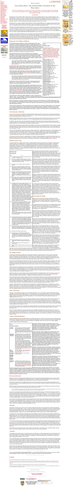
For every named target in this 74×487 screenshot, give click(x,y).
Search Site (2, 1)
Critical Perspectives (3, 9)
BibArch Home (34, 3)
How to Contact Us (3, 23)
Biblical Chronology (3, 11)
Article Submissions (3, 21)
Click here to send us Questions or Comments (4, 27)
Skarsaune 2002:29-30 (27, 72)
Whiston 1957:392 (18, 351)
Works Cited (2, 19)
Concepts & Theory (3, 5)
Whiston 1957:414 (28, 364)
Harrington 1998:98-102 (55, 272)
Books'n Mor (2, 3)
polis (23, 161)
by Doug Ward (35, 14)
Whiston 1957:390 (18, 348)
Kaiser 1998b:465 (53, 138)
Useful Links (2, 17)
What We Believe (3, 20)
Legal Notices (4, 57)
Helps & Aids (2, 13)
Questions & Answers (4, 7)
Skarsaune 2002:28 (25, 79)
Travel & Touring (3, 14)
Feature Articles (3, 10)
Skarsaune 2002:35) (17, 90)
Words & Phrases (3, 15)
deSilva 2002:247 (39, 31)
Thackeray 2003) (29, 193)
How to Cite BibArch (3, 22)
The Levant (2, 12)
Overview (2, 4)
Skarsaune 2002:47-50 (16, 417)
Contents (1, 2)
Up (0, 0)
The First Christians (3, 6)
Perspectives (2, 8)
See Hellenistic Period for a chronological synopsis (23, 51)
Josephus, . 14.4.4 (21, 364)
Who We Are (2, 18)
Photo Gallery (2, 16)
